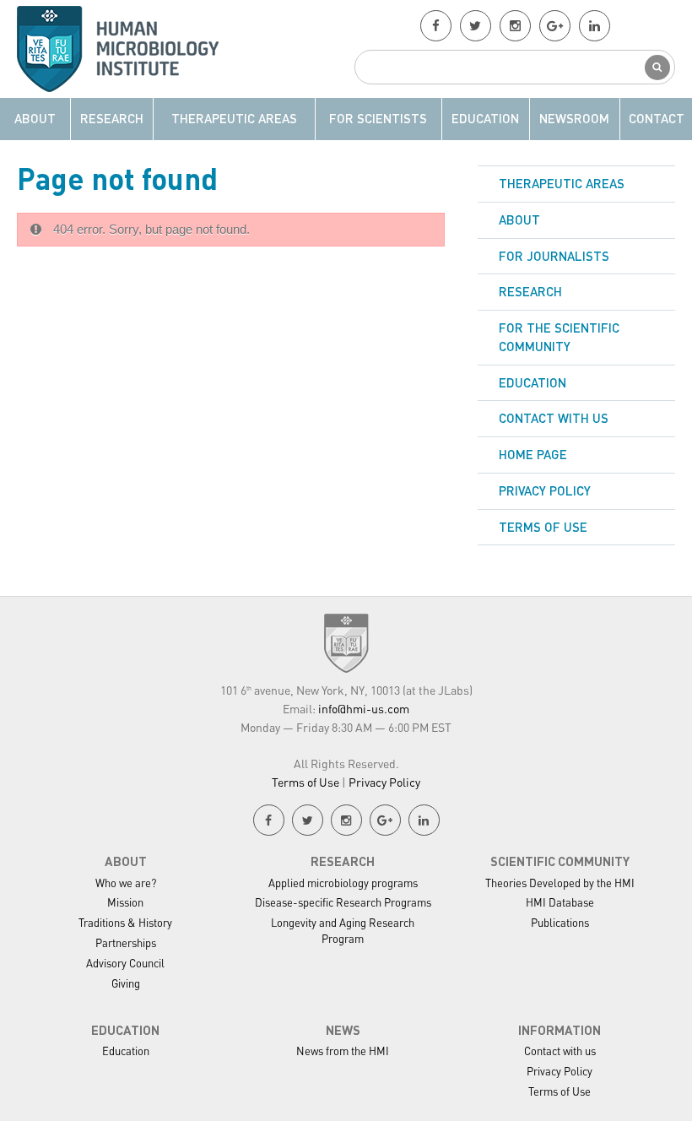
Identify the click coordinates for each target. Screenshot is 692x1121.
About (35, 118)
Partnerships (125, 942)
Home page (533, 454)
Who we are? (125, 882)
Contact (656, 118)
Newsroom (574, 118)
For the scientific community (559, 337)
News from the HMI (342, 1050)
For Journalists (554, 255)
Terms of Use (543, 526)
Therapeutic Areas (234, 118)
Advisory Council (125, 963)
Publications (560, 922)
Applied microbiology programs (343, 882)
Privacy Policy (545, 490)
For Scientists (378, 118)
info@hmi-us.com (363, 708)
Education (485, 118)
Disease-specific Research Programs (343, 902)
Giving (125, 983)
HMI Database (560, 902)
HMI (127, 49)
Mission (125, 902)
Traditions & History (125, 922)
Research (111, 118)
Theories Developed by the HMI (560, 882)
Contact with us (553, 417)
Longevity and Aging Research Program (342, 930)
